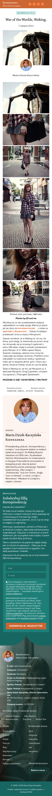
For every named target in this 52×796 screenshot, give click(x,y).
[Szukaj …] (25, 4)
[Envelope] (30, 4)
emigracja (23, 13)
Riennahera (10, 2)
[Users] (42, 4)
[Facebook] (38, 4)
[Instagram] (34, 4)
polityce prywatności (14, 593)
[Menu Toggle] (48, 4)
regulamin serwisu (28, 618)
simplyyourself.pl (26, 792)
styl (32, 13)
